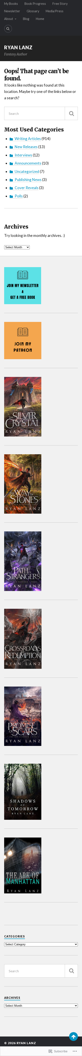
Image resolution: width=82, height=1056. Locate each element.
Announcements (28, 163)
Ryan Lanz (18, 47)
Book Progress (35, 3)
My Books (11, 3)
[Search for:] (41, 113)
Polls (19, 196)
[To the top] (73, 1036)
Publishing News (28, 179)
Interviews (23, 155)
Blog (26, 19)
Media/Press (54, 11)
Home (40, 19)
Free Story (60, 3)
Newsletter (12, 11)
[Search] (8, 29)
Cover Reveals (26, 187)
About (8, 19)
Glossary (33, 11)
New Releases (26, 146)
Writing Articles (28, 138)
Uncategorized (27, 171)
